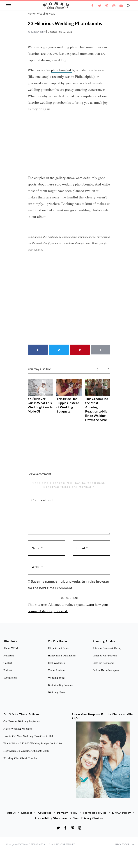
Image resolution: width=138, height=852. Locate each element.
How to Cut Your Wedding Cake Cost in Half (28, 736)
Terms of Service (95, 812)
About (11, 812)
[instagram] (114, 5)
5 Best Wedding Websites (17, 728)
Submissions (10, 677)
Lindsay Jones (38, 31)
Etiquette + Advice (58, 648)
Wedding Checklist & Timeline (20, 758)
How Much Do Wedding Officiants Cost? (26, 750)
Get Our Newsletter (103, 663)
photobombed (61, 70)
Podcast (7, 670)
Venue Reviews (56, 670)
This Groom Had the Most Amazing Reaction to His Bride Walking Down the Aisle (96, 409)
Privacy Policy (67, 812)
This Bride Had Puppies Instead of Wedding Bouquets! (67, 405)
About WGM (10, 648)
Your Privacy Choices (88, 818)
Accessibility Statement (51, 818)
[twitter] (99, 5)
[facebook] (65, 828)
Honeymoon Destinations (62, 655)
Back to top (122, 844)
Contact (26, 812)
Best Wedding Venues (60, 685)
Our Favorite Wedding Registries (21, 721)
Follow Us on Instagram (106, 670)
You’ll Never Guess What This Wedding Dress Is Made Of (40, 405)
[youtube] (121, 5)
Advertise (45, 812)
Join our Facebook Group (107, 648)
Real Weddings (56, 663)
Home (31, 13)
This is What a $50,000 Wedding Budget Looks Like (33, 743)
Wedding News (46, 13)
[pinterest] (106, 5)
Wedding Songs (57, 677)
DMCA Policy (121, 812)
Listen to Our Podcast (105, 655)
